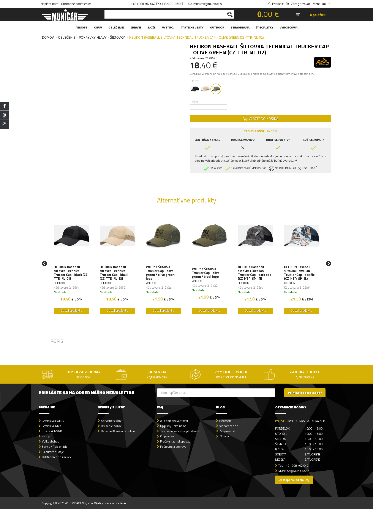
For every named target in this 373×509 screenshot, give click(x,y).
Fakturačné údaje (53, 451)
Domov (48, 37)
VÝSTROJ (168, 27)
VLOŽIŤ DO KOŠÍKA (263, 119)
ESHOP (279, 421)
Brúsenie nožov (111, 426)
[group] (71, 263)
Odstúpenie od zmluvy (56, 457)
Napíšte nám (49, 3)
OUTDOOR (217, 27)
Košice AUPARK (52, 431)
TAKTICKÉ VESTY (192, 27)
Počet (194, 101)
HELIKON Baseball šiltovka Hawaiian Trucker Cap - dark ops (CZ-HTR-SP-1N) (254, 273)
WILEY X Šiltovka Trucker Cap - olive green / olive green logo (160, 273)
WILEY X (151, 283)
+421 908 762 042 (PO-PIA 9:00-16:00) (157, 3)
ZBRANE (136, 27)
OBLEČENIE (116, 27)
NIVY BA (304, 421)
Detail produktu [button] (71, 310)
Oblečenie (66, 37)
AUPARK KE (319, 421)
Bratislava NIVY (51, 426)
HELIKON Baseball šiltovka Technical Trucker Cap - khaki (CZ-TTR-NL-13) (114, 273)
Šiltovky (117, 37)
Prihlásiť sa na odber (305, 392)
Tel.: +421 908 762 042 (293, 465)
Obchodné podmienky (76, 3)
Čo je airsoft (167, 436)
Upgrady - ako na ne (173, 426)
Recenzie (225, 420)
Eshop (46, 436)
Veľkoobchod (50, 441)
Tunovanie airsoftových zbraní (179, 431)
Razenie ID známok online (118, 431)
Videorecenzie (228, 426)
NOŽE (152, 27)
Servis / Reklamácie (55, 446)
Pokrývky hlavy (93, 37)
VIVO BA (292, 421)
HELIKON (59, 283)
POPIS (57, 341)
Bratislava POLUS (53, 420)
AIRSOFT (82, 27)
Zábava (224, 436)
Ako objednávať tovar (174, 420)
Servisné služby (111, 420)
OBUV (98, 27)
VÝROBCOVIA (288, 27)
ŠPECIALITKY (264, 27)
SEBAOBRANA (240, 27)
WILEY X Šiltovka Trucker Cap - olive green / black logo (206, 273)
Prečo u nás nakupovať (175, 441)
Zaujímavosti (227, 431)
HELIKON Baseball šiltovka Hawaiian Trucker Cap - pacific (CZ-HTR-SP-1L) (299, 273)
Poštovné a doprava (173, 446)
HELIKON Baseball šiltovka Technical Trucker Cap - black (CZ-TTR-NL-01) (71, 273)
